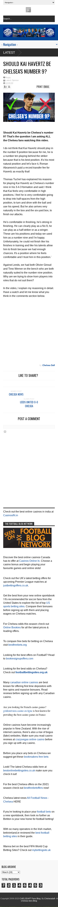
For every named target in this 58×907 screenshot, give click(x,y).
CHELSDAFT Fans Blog (30, 898)
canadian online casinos (24, 682)
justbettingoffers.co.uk (15, 585)
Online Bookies (12, 627)
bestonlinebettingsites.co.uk (19, 770)
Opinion (15, 80)
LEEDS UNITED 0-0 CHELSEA (29, 404)
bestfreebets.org (17, 644)
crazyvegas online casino (29, 739)
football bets (44, 811)
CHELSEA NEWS (16, 394)
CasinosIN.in (10, 515)
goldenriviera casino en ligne (17, 710)
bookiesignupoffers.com (19, 658)
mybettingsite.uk (41, 850)
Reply (8, 77)
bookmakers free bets (36, 756)
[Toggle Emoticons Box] (5, 431)
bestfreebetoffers (33, 787)
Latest (9, 52)
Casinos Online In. (29, 560)
